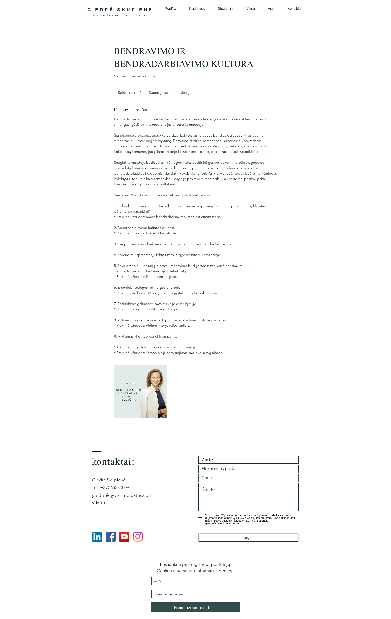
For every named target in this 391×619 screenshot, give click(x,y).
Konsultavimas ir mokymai (120, 15)
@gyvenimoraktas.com (128, 495)
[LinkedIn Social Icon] (97, 537)
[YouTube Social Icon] (124, 537)
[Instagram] (138, 537)
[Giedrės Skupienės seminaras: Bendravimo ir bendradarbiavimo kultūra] (140, 391)
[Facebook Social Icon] (111, 537)
